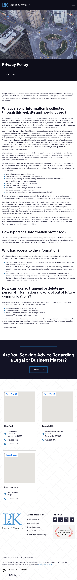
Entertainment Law (33, 527)
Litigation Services (33, 519)
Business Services (33, 523)
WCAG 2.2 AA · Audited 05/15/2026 (18, 570)
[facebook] (55, 519)
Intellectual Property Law (35, 531)
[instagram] (66, 519)
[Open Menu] (73, 4)
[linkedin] (72, 519)
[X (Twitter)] (60, 519)
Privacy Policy (42, 564)
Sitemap (49, 564)
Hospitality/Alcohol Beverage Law (38, 535)
